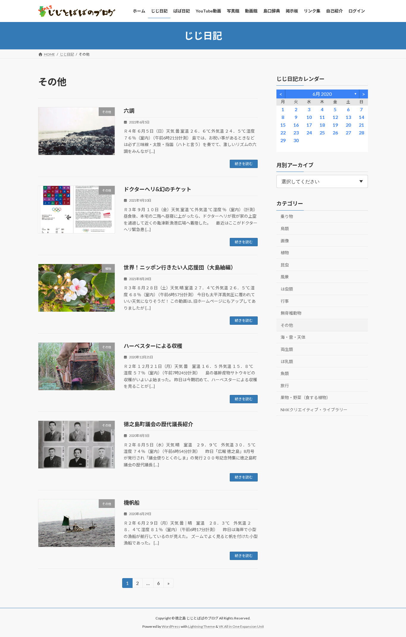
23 (296, 132)
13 (348, 117)
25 (322, 132)
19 (335, 125)
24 (309, 132)
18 (322, 125)
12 (335, 117)
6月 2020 (322, 94)
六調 (129, 110)
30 (296, 140)
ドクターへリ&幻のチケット (157, 189)
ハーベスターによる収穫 (153, 346)
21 (361, 125)
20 (348, 125)
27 (348, 132)
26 (335, 132)
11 (322, 117)
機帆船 (132, 502)
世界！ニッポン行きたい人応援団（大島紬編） (180, 267)
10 (309, 117)
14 (361, 117)
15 (283, 125)
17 (309, 125)
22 (283, 132)
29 (283, 140)
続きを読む (244, 163)
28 (361, 132)
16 (296, 125)
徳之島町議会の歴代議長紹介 (158, 424)
